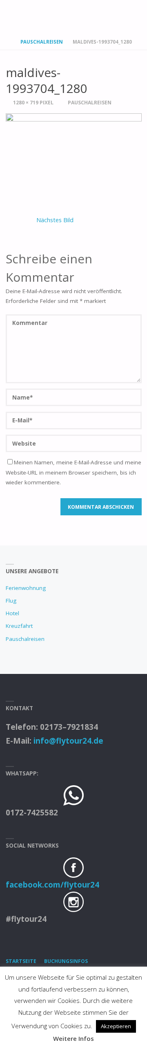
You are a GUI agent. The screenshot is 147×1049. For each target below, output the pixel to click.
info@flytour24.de (68, 740)
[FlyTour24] (55, 15)
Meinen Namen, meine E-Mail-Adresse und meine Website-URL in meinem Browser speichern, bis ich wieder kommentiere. (73, 472)
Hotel (12, 613)
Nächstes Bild (55, 220)
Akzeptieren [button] (116, 1026)
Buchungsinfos (66, 961)
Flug (11, 600)
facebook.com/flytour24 (52, 884)
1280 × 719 (26, 102)
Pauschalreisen (41, 42)
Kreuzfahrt (19, 625)
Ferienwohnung (26, 588)
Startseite (21, 961)
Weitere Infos (73, 1038)
